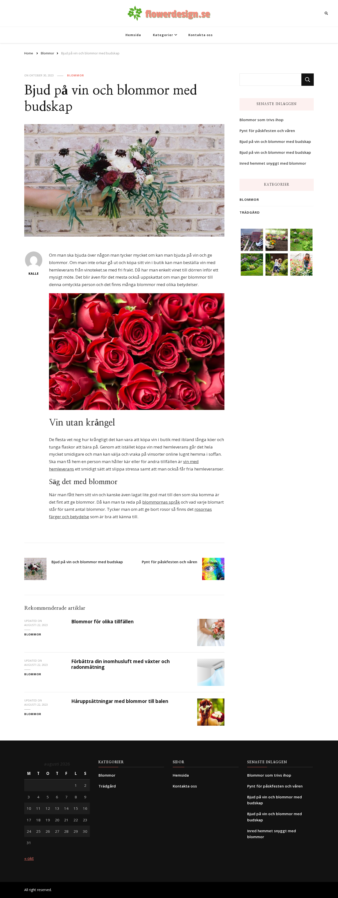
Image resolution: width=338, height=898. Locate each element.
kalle (33, 273)
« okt (29, 858)
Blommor (75, 75)
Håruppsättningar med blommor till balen (119, 701)
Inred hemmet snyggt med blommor (273, 163)
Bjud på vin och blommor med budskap (275, 141)
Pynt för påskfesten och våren (267, 130)
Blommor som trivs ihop (262, 119)
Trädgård (250, 212)
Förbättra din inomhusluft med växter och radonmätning (120, 664)
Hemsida (133, 35)
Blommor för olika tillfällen (102, 621)
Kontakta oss (200, 35)
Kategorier (163, 35)
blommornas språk (161, 502)
